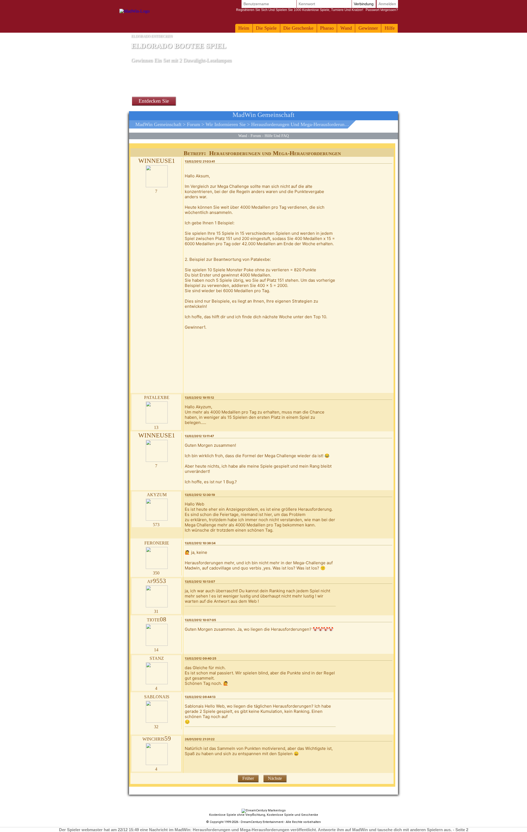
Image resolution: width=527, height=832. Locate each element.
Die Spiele (266, 28)
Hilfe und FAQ (277, 135)
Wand (346, 28)
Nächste (275, 778)
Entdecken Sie (154, 101)
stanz (157, 657)
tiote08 (156, 619)
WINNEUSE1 (156, 160)
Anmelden (387, 4)
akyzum (157, 494)
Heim (243, 28)
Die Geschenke (298, 28)
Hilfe (390, 28)
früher (248, 778)
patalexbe (156, 396)
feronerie (156, 542)
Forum (193, 124)
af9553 (156, 580)
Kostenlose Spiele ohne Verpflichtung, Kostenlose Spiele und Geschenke (263, 815)
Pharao (327, 28)
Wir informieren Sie (226, 124)
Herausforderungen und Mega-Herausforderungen (301, 124)
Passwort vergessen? (317, 10)
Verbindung (364, 4)
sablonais (156, 696)
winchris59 (156, 738)
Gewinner (368, 28)
